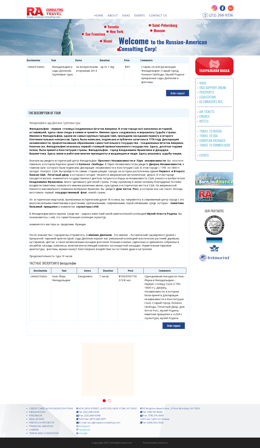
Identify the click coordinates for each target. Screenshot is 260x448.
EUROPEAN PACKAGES (212, 140)
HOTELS (204, 121)
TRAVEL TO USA (208, 135)
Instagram (84, 426)
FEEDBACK (35, 415)
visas (126, 15)
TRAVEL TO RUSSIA (210, 131)
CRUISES (204, 116)
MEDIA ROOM (37, 411)
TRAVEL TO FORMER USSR (214, 145)
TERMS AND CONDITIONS (44, 433)
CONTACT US (158, 15)
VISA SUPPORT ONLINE (212, 87)
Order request (178, 93)
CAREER (34, 429)
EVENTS (139, 15)
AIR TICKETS (206, 111)
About (113, 15)
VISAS (202, 83)
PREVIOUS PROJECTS (41, 422)
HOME (98, 15)
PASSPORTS (206, 92)
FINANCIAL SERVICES (41, 426)
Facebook (84, 429)
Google (83, 433)
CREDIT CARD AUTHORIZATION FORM (51, 408)
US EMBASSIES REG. (211, 101)
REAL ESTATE (36, 419)
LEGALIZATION (207, 97)
